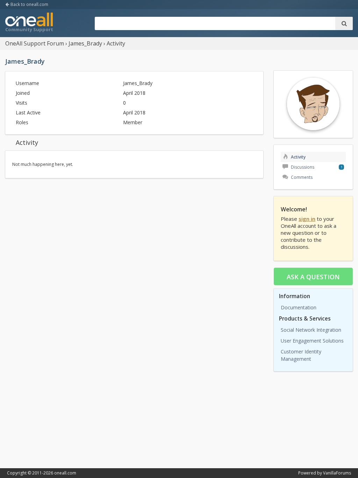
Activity (298, 157)
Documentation (298, 307)
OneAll (29, 23)
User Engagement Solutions (312, 340)
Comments (301, 177)
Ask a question (313, 277)
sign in (307, 218)
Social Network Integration (311, 329)
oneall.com (65, 473)
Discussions (302, 167)
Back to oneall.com (28, 4)
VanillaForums (337, 473)
